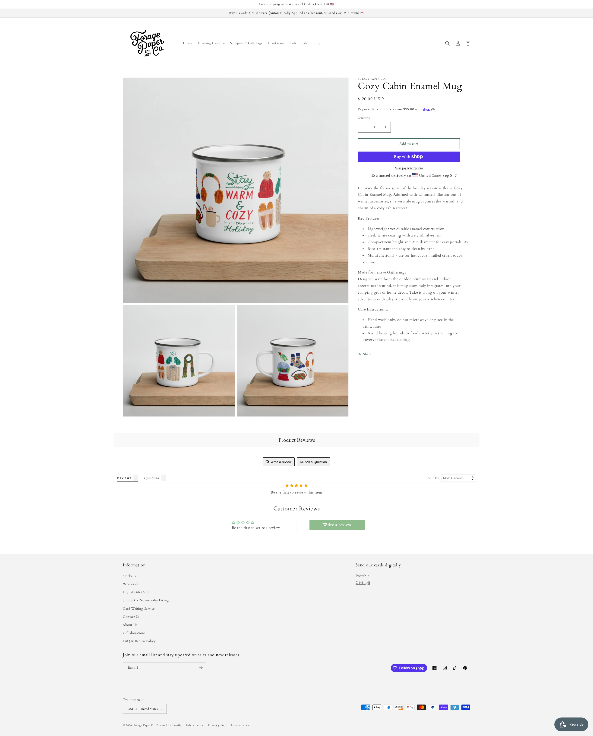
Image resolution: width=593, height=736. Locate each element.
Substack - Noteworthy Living (146, 600)
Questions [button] (151, 478)
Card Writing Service (139, 608)
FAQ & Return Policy (139, 641)
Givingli (363, 582)
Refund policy (194, 725)
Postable (362, 575)
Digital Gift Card (135, 592)
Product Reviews (296, 440)
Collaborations (134, 633)
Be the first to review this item (296, 492)
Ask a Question (316, 462)
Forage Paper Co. (144, 725)
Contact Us (131, 617)
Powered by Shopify (169, 725)
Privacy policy (217, 725)
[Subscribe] (201, 667)
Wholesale (130, 584)
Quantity (364, 118)
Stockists (129, 576)
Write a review (281, 462)
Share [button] (367, 354)
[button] (211, 43)
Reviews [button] (124, 478)
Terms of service (240, 725)
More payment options (409, 168)
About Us (130, 625)
